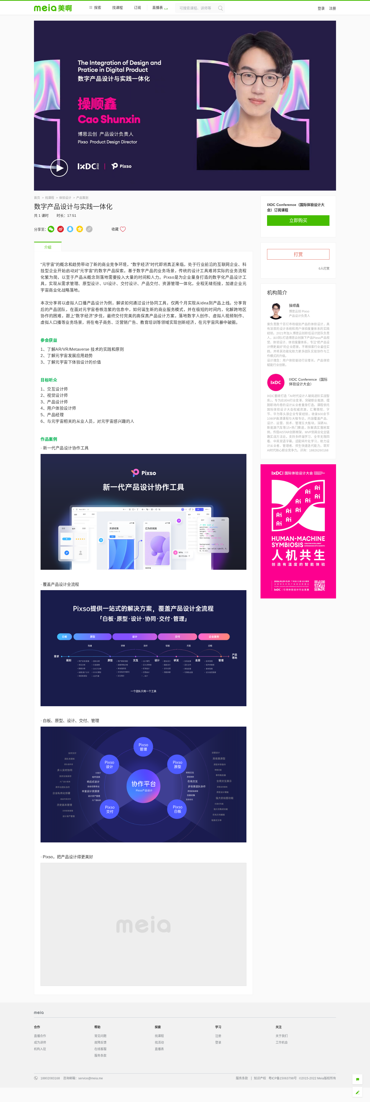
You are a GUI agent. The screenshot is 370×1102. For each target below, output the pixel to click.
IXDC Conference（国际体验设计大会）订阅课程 (295, 206)
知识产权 (260, 1071)
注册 (332, 8)
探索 (97, 8)
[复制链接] (89, 229)
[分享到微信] (51, 229)
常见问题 (100, 1029)
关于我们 (282, 1029)
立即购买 (298, 220)
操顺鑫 (294, 305)
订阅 (137, 8)
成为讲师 (40, 1035)
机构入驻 (40, 1042)
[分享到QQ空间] (79, 229)
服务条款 (100, 1048)
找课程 (117, 8)
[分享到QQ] (70, 229)
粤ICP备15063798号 (283, 1071)
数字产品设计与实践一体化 (73, 206)
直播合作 (40, 1029)
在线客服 (100, 1042)
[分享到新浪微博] (60, 229)
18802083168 (50, 1071)
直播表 (157, 8)
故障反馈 (100, 1035)
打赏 (298, 254)
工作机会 (282, 1035)
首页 (37, 198)
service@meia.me (90, 1071)
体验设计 (65, 198)
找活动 (159, 1035)
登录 (321, 8)
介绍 (47, 247)
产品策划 (82, 198)
